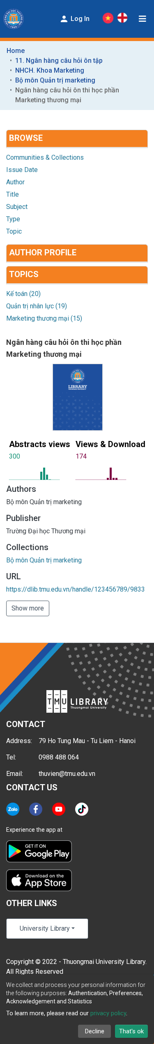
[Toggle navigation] (142, 19)
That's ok (131, 1031)
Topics (24, 274)
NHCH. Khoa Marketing (49, 70)
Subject (17, 207)
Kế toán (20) (23, 294)
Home (16, 51)
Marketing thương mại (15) (44, 318)
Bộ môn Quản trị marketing (55, 80)
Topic (14, 231)
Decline (94, 1031)
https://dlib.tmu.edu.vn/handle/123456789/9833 (75, 589)
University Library (45, 928)
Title (12, 194)
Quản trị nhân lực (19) (36, 306)
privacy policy (108, 1013)
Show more (27, 608)
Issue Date (22, 170)
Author (15, 182)
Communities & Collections (45, 157)
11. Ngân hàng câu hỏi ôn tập (59, 60)
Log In (79, 19)
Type (13, 219)
